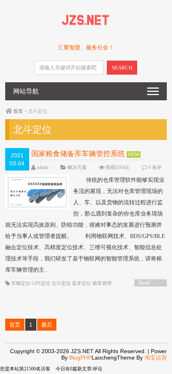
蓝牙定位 (81, 283)
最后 (46, 324)
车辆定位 (20, 283)
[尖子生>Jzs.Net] (86, 27)
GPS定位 (41, 283)
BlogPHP (80, 357)
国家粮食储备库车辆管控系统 (78, 154)
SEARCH (122, 68)
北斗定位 (61, 283)
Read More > (146, 283)
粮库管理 (102, 283)
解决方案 (77, 167)
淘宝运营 (155, 357)
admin (42, 167)
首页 (18, 111)
